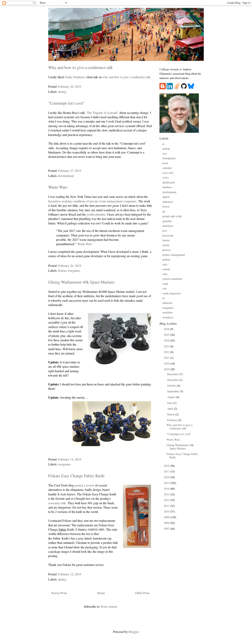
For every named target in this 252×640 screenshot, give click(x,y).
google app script (172, 216)
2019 (167, 369)
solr (164, 288)
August (171, 397)
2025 (167, 335)
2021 (167, 358)
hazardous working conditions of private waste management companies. (92, 201)
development (66, 176)
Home (101, 593)
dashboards (168, 182)
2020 (167, 363)
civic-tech (167, 173)
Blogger (133, 632)
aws (164, 153)
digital (166, 197)
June (170, 403)
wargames (74, 270)
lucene (166, 240)
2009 (167, 517)
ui (163, 298)
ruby (165, 274)
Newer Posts (59, 593)
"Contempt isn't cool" (66, 103)
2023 (167, 346)
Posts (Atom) (109, 606)
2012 (167, 500)
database (167, 187)
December (173, 374)
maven (166, 245)
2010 (167, 511)
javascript (167, 235)
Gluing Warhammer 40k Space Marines (81, 282)
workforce (167, 317)
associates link (57, 503)
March (171, 414)
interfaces (167, 226)
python (166, 259)
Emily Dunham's (75, 77)
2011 (167, 506)
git (163, 211)
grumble (167, 221)
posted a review (84, 485)
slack (165, 284)
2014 (167, 488)
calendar (167, 168)
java (164, 230)
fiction (62, 270)
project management (173, 255)
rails (164, 264)
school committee (172, 279)
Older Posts (142, 593)
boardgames (169, 158)
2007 (167, 528)
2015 (167, 483)
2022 (167, 352)
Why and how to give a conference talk (80, 67)
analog (62, 91)
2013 (167, 494)
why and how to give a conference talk (126, 77)
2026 (167, 329)
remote (166, 269)
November (173, 380)
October (172, 385)
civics (165, 177)
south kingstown (171, 293)
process (166, 250)
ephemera (167, 202)
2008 (167, 523)
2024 (167, 340)
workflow (167, 312)
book (165, 163)
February (172, 420)
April (170, 408)
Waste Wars (57, 187)
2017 (167, 471)
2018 (167, 466)
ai (163, 144)
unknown (167, 303)
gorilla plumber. (96, 214)
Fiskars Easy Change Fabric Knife (76, 475)
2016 (167, 477)
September (173, 391)
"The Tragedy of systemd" (102, 113)
